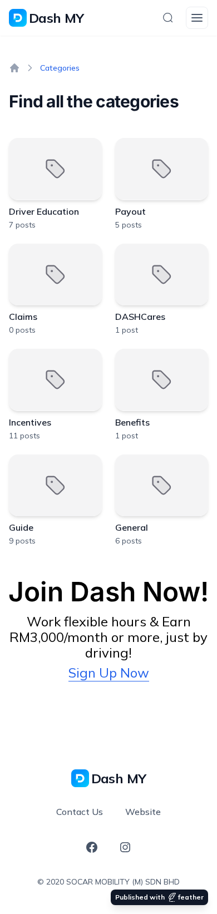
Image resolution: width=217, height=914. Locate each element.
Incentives (30, 422)
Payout (130, 211)
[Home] (14, 67)
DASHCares (140, 316)
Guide (21, 527)
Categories (60, 68)
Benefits (132, 422)
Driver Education (44, 211)
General (131, 527)
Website (143, 811)
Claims (23, 316)
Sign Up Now (108, 672)
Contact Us (79, 811)
